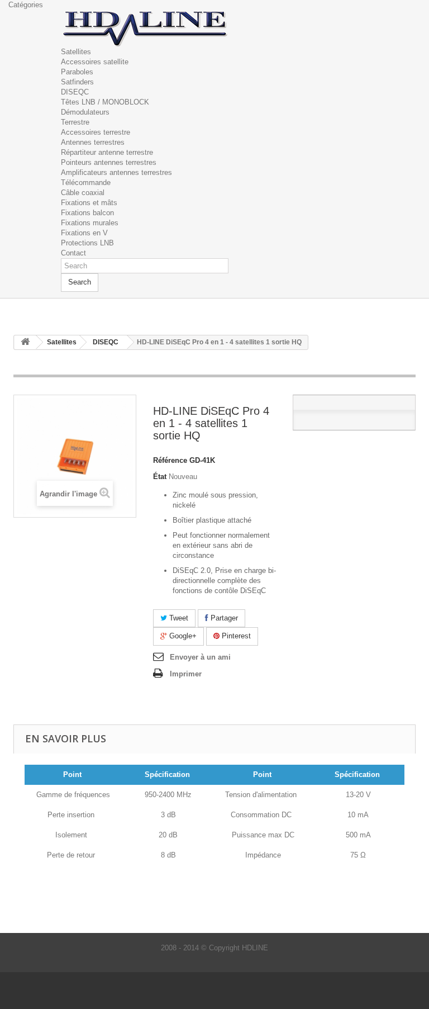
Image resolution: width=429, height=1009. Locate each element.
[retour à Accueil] (25, 342)
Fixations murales (89, 223)
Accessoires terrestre (95, 132)
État (159, 476)
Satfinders (77, 82)
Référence (170, 460)
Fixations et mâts (89, 202)
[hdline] (144, 27)
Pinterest (235, 636)
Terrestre (75, 122)
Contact (73, 253)
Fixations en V (84, 233)
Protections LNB (87, 243)
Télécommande (86, 182)
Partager (223, 618)
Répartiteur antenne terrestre (107, 152)
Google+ (182, 636)
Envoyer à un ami (200, 657)
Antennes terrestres (93, 142)
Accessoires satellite (94, 62)
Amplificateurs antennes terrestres (116, 172)
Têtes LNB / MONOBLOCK (105, 102)
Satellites (76, 52)
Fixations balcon (87, 213)
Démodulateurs (85, 112)
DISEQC (75, 92)
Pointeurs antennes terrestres (108, 162)
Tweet (177, 618)
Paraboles (77, 72)
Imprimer (186, 674)
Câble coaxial (82, 192)
